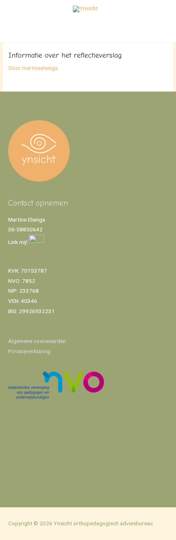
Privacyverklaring (29, 351)
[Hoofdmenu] (87, 32)
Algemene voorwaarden (37, 341)
